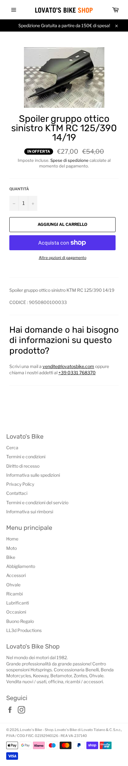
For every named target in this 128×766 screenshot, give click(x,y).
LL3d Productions (24, 630)
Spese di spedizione (69, 160)
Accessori (16, 575)
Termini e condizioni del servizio (37, 502)
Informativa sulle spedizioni (33, 475)
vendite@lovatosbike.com (68, 366)
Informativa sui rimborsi (29, 511)
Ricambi (14, 593)
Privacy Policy (20, 484)
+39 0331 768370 (77, 372)
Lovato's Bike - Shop (36, 730)
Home (12, 538)
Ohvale (13, 584)
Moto (11, 548)
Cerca (12, 447)
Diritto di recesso (22, 466)
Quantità (19, 189)
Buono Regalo (20, 621)
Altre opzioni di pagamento (62, 257)
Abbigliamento (20, 566)
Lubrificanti (17, 602)
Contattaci (16, 493)
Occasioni (16, 611)
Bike (10, 557)
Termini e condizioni (25, 456)
